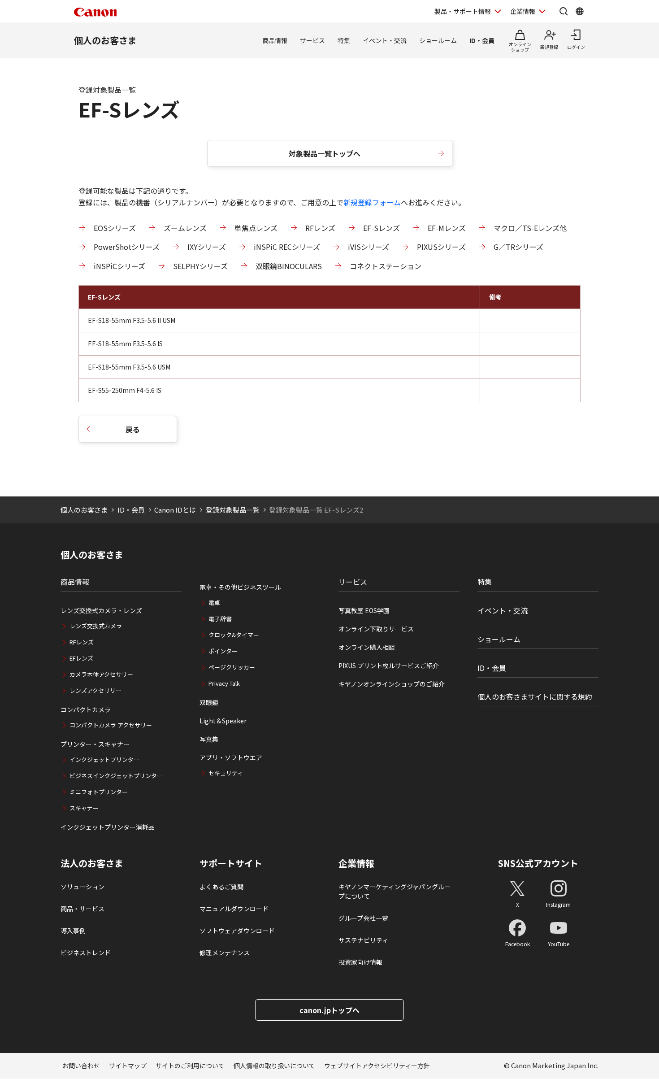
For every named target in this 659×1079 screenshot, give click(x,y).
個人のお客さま (105, 40)
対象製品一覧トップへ (324, 153)
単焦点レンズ (255, 227)
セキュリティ (225, 773)
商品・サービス (82, 908)
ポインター (223, 651)
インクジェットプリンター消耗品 (108, 826)
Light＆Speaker (223, 720)
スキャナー (84, 808)
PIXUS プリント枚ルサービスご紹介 (388, 665)
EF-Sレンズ (381, 227)
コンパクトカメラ (86, 709)
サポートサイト (230, 863)
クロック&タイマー (233, 635)
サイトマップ (128, 1065)
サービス (312, 40)
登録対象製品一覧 (233, 509)
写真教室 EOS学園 (364, 610)
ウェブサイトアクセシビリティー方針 (377, 1065)
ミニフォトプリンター (98, 791)
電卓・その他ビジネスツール (240, 587)
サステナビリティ (363, 939)
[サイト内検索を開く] (563, 11)
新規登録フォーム (372, 202)
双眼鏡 (208, 702)
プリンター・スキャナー (95, 744)
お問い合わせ (81, 1065)
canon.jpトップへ (329, 1010)
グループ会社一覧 (363, 918)
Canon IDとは (175, 509)
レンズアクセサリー (95, 690)
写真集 (208, 739)
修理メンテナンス (224, 952)
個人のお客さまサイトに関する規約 (534, 696)
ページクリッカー (231, 667)
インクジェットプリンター (104, 759)
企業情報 (522, 11)
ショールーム (438, 40)
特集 (344, 40)
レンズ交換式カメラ (95, 626)
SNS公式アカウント (538, 863)
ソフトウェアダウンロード (237, 930)
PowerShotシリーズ (127, 246)
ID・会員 (481, 40)
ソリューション (82, 886)
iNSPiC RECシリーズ (287, 246)
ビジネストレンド (86, 952)
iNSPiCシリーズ (119, 266)
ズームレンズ (185, 227)
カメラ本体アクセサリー (101, 674)
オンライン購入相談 (366, 647)
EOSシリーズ (115, 227)
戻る (133, 429)
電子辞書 (220, 618)
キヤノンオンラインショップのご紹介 (391, 683)
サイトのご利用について (190, 1065)
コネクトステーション (385, 266)
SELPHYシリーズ (200, 266)
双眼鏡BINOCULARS (289, 266)
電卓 (214, 602)
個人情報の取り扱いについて (274, 1065)
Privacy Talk (224, 683)
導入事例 (73, 930)
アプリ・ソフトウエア (230, 757)
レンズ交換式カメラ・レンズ (101, 610)
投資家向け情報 (360, 961)
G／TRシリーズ (518, 246)
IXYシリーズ (206, 246)
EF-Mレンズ (447, 227)
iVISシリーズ (368, 246)
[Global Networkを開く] (579, 11)
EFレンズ (81, 658)
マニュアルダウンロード (234, 908)
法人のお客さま (92, 863)
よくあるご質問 (221, 886)
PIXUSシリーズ (441, 246)
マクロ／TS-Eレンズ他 (530, 227)
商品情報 (274, 40)
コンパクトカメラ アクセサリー (110, 725)
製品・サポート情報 (462, 11)
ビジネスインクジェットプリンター (116, 775)
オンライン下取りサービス (376, 628)
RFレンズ (320, 227)
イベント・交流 (385, 40)
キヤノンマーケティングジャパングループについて (394, 891)
